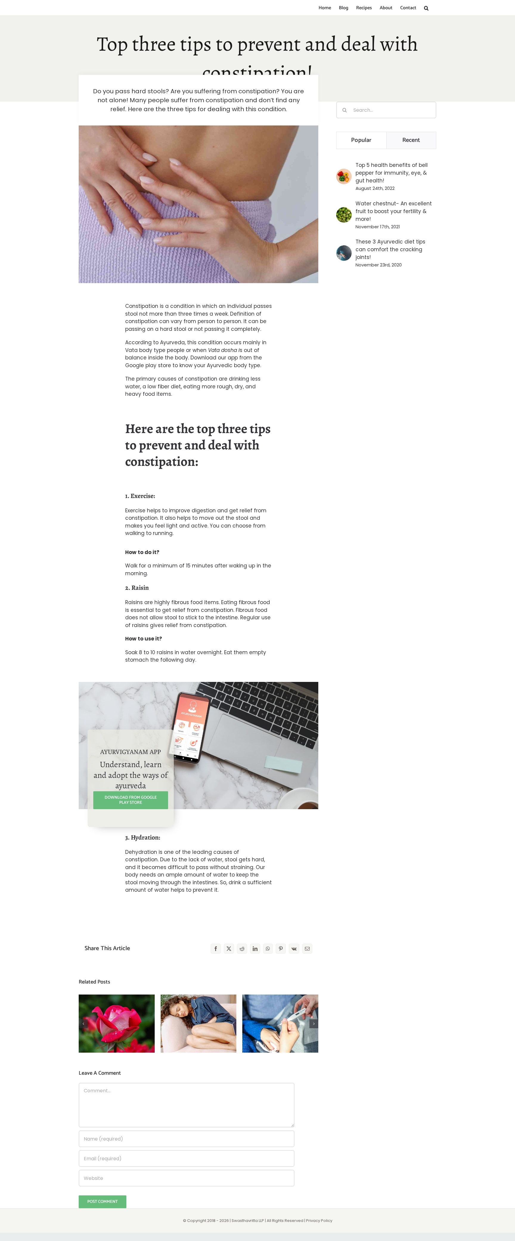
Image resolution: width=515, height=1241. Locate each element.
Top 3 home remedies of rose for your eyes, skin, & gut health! (116, 1009)
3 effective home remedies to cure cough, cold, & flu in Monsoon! (280, 1009)
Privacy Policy (319, 1220)
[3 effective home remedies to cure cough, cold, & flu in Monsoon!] (280, 1024)
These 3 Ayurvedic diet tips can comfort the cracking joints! (390, 249)
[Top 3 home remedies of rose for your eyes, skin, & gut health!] (117, 1024)
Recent (411, 140)
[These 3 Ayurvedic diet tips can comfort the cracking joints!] (344, 249)
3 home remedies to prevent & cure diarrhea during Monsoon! (198, 1009)
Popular (361, 140)
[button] (426, 8)
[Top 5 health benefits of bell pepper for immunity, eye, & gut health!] (344, 172)
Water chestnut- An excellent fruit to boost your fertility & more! (394, 211)
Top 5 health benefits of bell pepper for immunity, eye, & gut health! (392, 173)
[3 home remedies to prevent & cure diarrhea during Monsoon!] (199, 1024)
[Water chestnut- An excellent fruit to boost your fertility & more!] (344, 211)
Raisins (134, 602)
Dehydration (141, 852)
